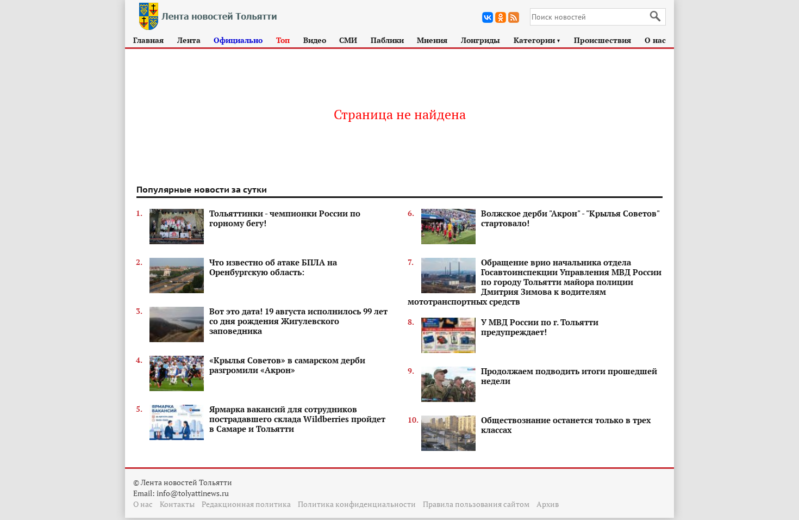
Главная (148, 40)
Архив (547, 504)
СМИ (348, 40)
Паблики (387, 40)
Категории (537, 40)
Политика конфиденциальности (357, 504)
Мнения (432, 40)
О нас (655, 40)
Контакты (177, 504)
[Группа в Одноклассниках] (500, 17)
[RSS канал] (513, 17)
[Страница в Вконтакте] (487, 17)
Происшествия (602, 40)
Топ (283, 40)
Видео (314, 40)
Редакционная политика (246, 504)
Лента (189, 40)
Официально (238, 40)
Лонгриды (480, 40)
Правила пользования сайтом (476, 504)
